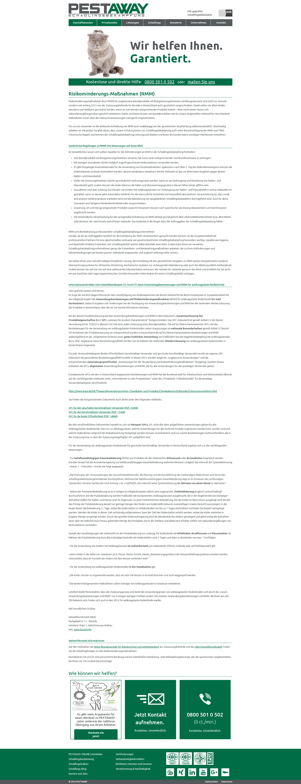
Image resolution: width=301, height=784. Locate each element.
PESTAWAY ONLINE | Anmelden (86, 754)
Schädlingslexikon (78, 764)
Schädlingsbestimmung (81, 759)
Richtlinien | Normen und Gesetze (134, 764)
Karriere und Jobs (78, 773)
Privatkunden (109, 22)
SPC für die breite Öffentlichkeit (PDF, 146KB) (93, 416)
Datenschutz (211, 782)
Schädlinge (154, 22)
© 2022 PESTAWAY (78, 782)
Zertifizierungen (125, 754)
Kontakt (221, 22)
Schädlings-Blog (77, 768)
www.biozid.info (82, 629)
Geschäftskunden (83, 22)
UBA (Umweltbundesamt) (208, 646)
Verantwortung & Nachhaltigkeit (133, 768)
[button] (199, 22)
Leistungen (132, 22)
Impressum (226, 782)
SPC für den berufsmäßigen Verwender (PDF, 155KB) (97, 412)
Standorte (176, 22)
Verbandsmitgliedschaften (130, 759)
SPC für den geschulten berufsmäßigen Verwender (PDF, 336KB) (103, 408)
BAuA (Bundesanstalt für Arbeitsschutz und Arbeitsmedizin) (126, 646)
